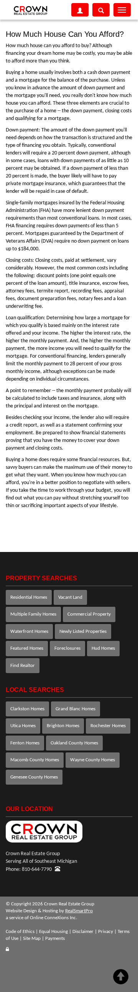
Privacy (105, 931)
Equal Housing (53, 931)
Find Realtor (22, 665)
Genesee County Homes (34, 777)
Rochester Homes (108, 725)
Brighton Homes (63, 725)
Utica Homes (23, 725)
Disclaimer (83, 931)
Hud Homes (103, 648)
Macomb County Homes (34, 759)
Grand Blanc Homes (75, 708)
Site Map (32, 938)
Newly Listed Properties (83, 631)
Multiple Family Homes (33, 614)
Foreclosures (67, 648)
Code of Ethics (20, 931)
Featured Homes (26, 648)
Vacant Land (70, 597)
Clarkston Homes (27, 708)
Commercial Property (89, 614)
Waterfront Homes (29, 631)
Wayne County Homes (92, 759)
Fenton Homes (24, 743)
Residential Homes (28, 597)
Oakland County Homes (74, 743)
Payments (55, 938)
